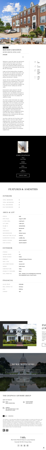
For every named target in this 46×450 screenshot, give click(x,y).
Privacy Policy (28, 442)
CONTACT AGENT (23, 175)
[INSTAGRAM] (18, 445)
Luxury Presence (31, 439)
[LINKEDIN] (21, 445)
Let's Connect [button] (23, 379)
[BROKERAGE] (27, 445)
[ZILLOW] (24, 445)
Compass (26, 419)
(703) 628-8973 (23, 163)
